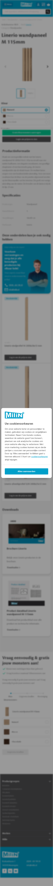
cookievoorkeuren (39, 456)
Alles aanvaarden (26, 471)
